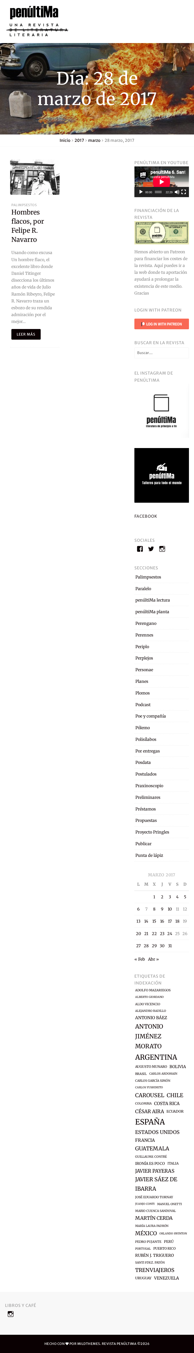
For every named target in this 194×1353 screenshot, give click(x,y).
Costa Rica (167, 1103)
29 (154, 945)
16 (162, 921)
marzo (94, 140)
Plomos (142, 692)
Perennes (144, 634)
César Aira (149, 1111)
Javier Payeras (154, 1171)
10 (170, 909)
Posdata (143, 762)
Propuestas (146, 820)
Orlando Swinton (173, 1233)
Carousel (149, 1095)
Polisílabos (145, 739)
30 (162, 945)
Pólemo (142, 727)
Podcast (143, 704)
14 (146, 921)
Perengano (145, 623)
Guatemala (152, 1148)
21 (146, 933)
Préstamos (145, 808)
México (146, 1233)
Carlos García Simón (152, 1081)
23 (162, 933)
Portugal (143, 1248)
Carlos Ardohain (163, 1073)
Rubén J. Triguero (154, 1255)
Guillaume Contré (151, 1156)
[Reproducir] (140, 192)
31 (170, 945)
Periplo (142, 646)
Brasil (141, 1074)
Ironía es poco (150, 1163)
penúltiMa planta (152, 611)
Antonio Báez (151, 1017)
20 (138, 933)
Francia (145, 1140)
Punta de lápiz (149, 855)
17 (170, 921)
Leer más (26, 334)
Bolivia (177, 1066)
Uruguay (143, 1278)
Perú (169, 1241)
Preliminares (147, 797)
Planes (141, 681)
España (150, 1122)
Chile (175, 1095)
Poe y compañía (150, 716)
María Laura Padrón (151, 1226)
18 (177, 921)
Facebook (145, 516)
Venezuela (166, 1278)
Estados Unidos (157, 1132)
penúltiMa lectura (152, 600)
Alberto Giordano (149, 997)
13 (138, 921)
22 (154, 933)
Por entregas (147, 750)
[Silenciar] (177, 192)
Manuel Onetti (169, 1204)
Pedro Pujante (148, 1242)
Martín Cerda (154, 1218)
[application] (161, 181)
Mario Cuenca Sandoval (155, 1211)
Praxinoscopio (149, 785)
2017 (79, 140)
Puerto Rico (164, 1248)
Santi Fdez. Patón (150, 1262)
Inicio (65, 140)
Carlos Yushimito (149, 1087)
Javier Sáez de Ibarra (156, 1184)
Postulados (146, 774)
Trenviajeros (154, 1270)
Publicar (143, 843)
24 (169, 933)
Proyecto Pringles (152, 832)
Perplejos (144, 658)
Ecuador (175, 1111)
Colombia (143, 1103)
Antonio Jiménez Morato (149, 1036)
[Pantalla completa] (183, 192)
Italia (173, 1163)
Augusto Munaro (151, 1067)
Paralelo (143, 588)
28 (146, 945)
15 (154, 921)
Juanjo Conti (145, 1204)
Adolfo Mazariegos (153, 990)
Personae (144, 669)
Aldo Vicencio (147, 1004)
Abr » (153, 959)
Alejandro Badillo (150, 1011)
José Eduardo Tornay (154, 1197)
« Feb (139, 959)
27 (138, 945)
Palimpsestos (24, 205)
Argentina (156, 1057)
